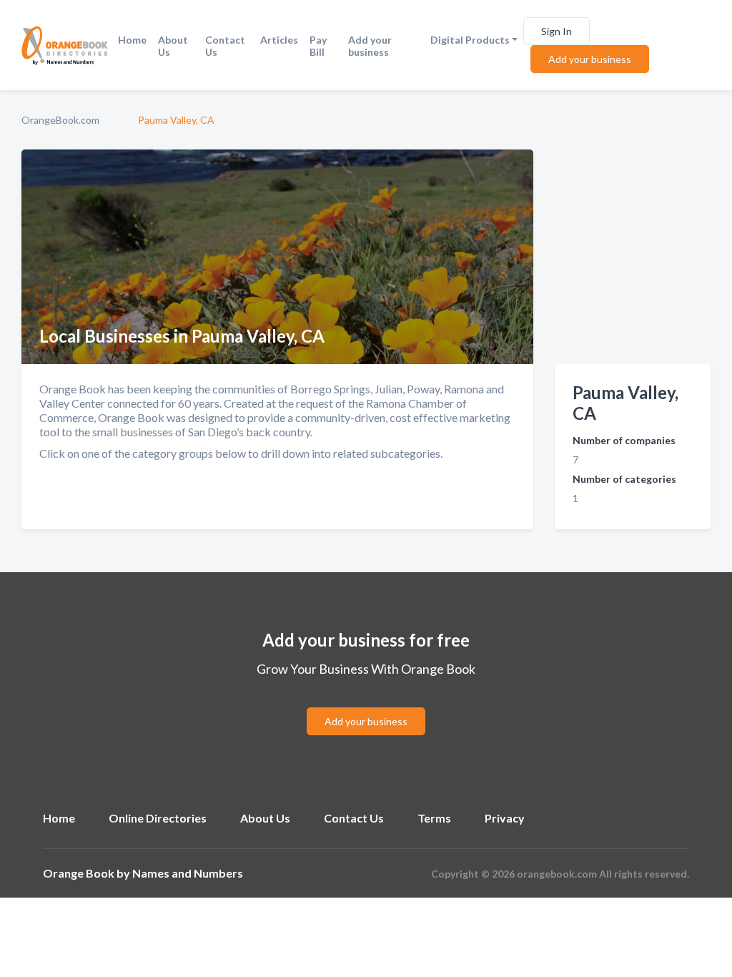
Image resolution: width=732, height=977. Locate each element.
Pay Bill (318, 46)
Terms (434, 818)
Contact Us (225, 46)
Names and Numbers (187, 873)
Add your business (370, 46)
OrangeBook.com (60, 120)
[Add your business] (366, 704)
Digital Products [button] (470, 40)
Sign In (556, 31)
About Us (173, 46)
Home (132, 40)
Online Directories (158, 818)
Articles (279, 40)
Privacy (505, 818)
